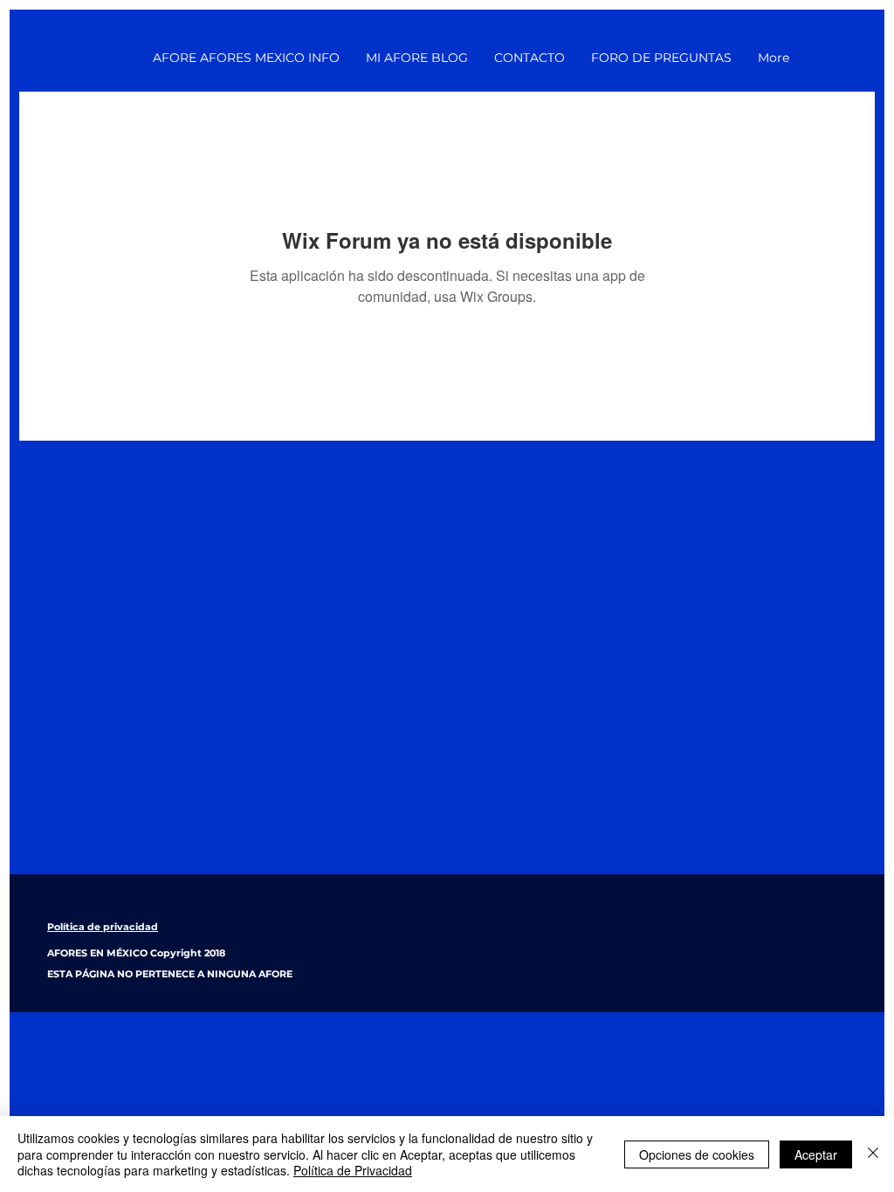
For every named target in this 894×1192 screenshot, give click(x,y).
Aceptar (815, 1154)
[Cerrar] (873, 1154)
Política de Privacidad (352, 1170)
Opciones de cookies (696, 1154)
